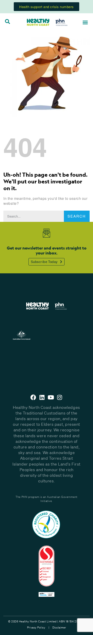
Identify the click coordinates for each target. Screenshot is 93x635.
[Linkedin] (42, 397)
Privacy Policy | (38, 627)
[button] (85, 22)
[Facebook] (33, 397)
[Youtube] (51, 397)
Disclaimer (59, 627)
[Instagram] (59, 397)
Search (76, 216)
